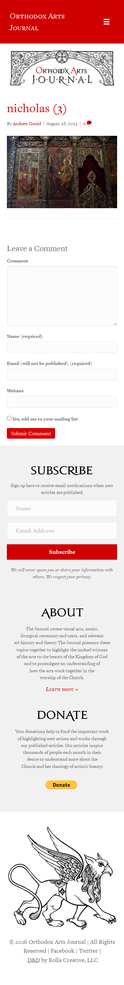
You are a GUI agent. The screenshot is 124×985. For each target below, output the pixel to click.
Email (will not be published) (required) (49, 363)
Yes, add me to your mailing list (44, 419)
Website (15, 391)
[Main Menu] (106, 21)
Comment (17, 261)
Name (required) (25, 336)
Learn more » (62, 689)
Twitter (88, 951)
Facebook (62, 951)
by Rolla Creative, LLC (63, 960)
